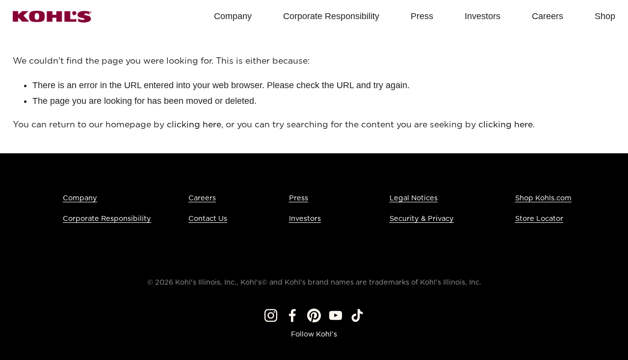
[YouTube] (335, 315)
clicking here (194, 124)
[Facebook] (292, 315)
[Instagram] (271, 315)
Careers (202, 198)
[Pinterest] (314, 315)
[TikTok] (357, 315)
